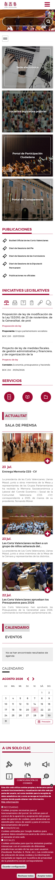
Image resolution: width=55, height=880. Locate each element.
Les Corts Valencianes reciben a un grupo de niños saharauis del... (25, 545)
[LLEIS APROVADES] (15, 303)
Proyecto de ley (10, 359)
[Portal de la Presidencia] (9, 765)
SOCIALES (9, 840)
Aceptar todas (45, 876)
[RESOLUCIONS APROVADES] (31, 303)
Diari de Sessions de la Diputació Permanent (25, 265)
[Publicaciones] (27, 777)
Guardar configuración (14, 866)
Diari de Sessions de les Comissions (27, 256)
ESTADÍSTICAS (11, 828)
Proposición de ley (11, 326)
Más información (10, 802)
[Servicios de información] (9, 777)
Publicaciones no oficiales (22, 275)
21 (35, 709)
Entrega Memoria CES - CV (19, 471)
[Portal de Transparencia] (46, 777)
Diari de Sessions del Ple (21, 248)
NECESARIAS (11, 807)
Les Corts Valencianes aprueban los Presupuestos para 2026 (25, 601)
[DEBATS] (48, 303)
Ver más (47, 461)
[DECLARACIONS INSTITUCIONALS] (40, 303)
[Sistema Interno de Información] (46, 765)
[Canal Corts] (27, 765)
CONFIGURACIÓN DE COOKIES (27, 781)
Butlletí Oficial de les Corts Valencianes (28, 240)
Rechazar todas (26, 876)
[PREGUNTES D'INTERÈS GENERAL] (23, 303)
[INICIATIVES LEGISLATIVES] (6, 303)
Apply (48, 21)
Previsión (46, 722)
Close (51, 785)
